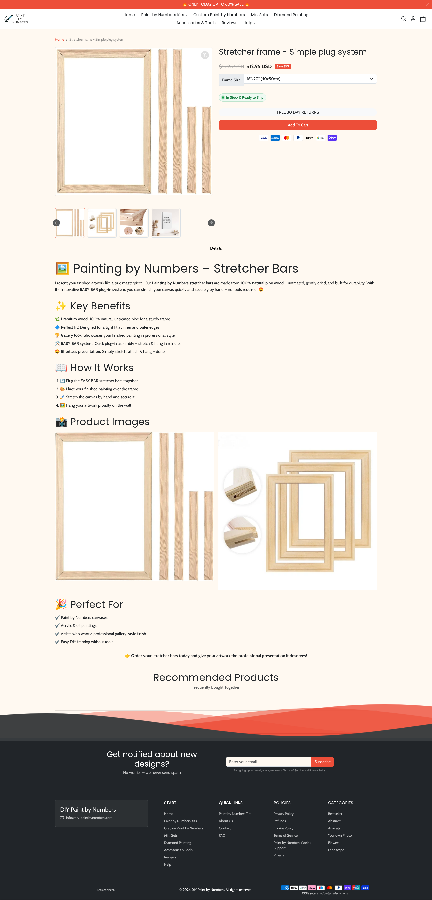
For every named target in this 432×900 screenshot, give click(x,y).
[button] (403, 18)
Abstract (334, 821)
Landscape (336, 850)
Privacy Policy (318, 770)
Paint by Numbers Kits (180, 821)
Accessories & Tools (196, 23)
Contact (225, 828)
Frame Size (231, 80)
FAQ (222, 835)
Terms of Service (293, 770)
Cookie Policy (284, 828)
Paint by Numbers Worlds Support (292, 845)
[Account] (413, 18)
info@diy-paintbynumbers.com (89, 817)
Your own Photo (340, 835)
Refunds (280, 821)
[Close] (428, 4)
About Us (226, 821)
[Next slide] (211, 222)
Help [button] (248, 23)
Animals (334, 828)
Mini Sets (259, 15)
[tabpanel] (216, 458)
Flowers (334, 842)
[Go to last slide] (56, 222)
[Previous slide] (56, 698)
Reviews (230, 23)
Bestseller (335, 813)
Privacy (279, 855)
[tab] (216, 248)
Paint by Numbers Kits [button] (162, 15)
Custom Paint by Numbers (219, 15)
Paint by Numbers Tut (235, 813)
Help (167, 864)
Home (129, 15)
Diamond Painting (291, 15)
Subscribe (322, 761)
